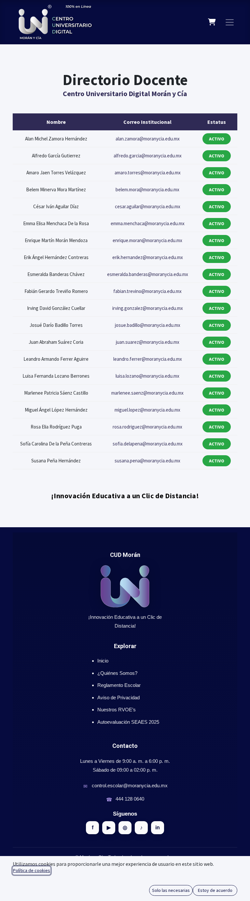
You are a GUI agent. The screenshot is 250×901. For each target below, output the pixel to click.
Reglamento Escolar (119, 685)
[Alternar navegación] (230, 22)
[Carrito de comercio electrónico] (212, 22)
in (157, 827)
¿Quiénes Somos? (117, 673)
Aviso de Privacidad (118, 697)
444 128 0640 (130, 799)
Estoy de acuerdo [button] (215, 890)
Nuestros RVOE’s (116, 709)
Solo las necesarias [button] (171, 890)
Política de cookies (31, 870)
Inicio (102, 660)
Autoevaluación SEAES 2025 (128, 722)
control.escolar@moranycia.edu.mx (130, 785)
